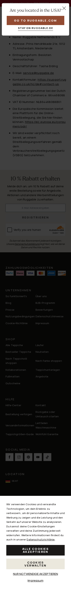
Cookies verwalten (35, 563)
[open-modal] (64, 8)
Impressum (35, 580)
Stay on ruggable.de (35, 28)
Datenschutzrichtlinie (41, 539)
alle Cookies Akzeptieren (35, 550)
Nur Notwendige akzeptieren (35, 573)
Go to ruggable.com (35, 20)
